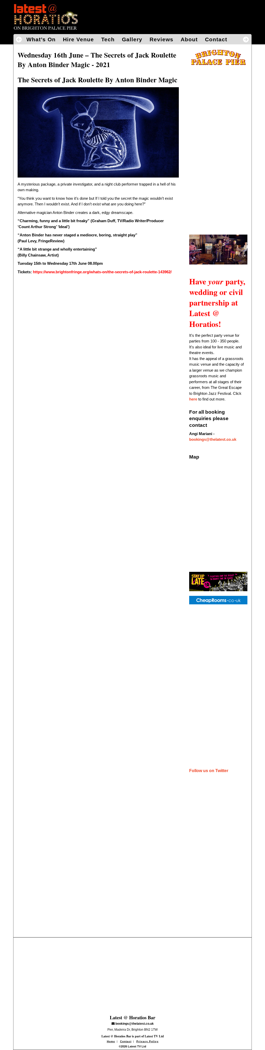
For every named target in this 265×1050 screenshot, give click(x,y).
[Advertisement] (218, 147)
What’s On (41, 39)
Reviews (161, 39)
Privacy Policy (147, 1041)
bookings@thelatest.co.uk (212, 439)
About (189, 39)
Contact (216, 39)
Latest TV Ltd (154, 1036)
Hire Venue (78, 39)
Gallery (132, 39)
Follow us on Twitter (208, 770)
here (193, 399)
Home (111, 1041)
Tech (108, 39)
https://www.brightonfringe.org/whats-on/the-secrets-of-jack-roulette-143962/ (102, 272)
